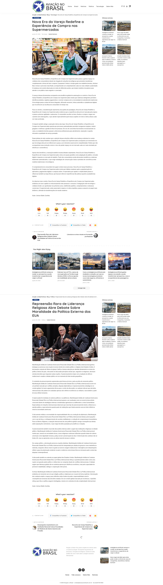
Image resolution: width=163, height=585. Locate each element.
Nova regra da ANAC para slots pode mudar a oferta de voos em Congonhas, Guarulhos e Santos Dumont (123, 36)
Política (36, 299)
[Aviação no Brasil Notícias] (48, 6)
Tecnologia (36, 17)
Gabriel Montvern (53, 34)
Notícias (36, 542)
